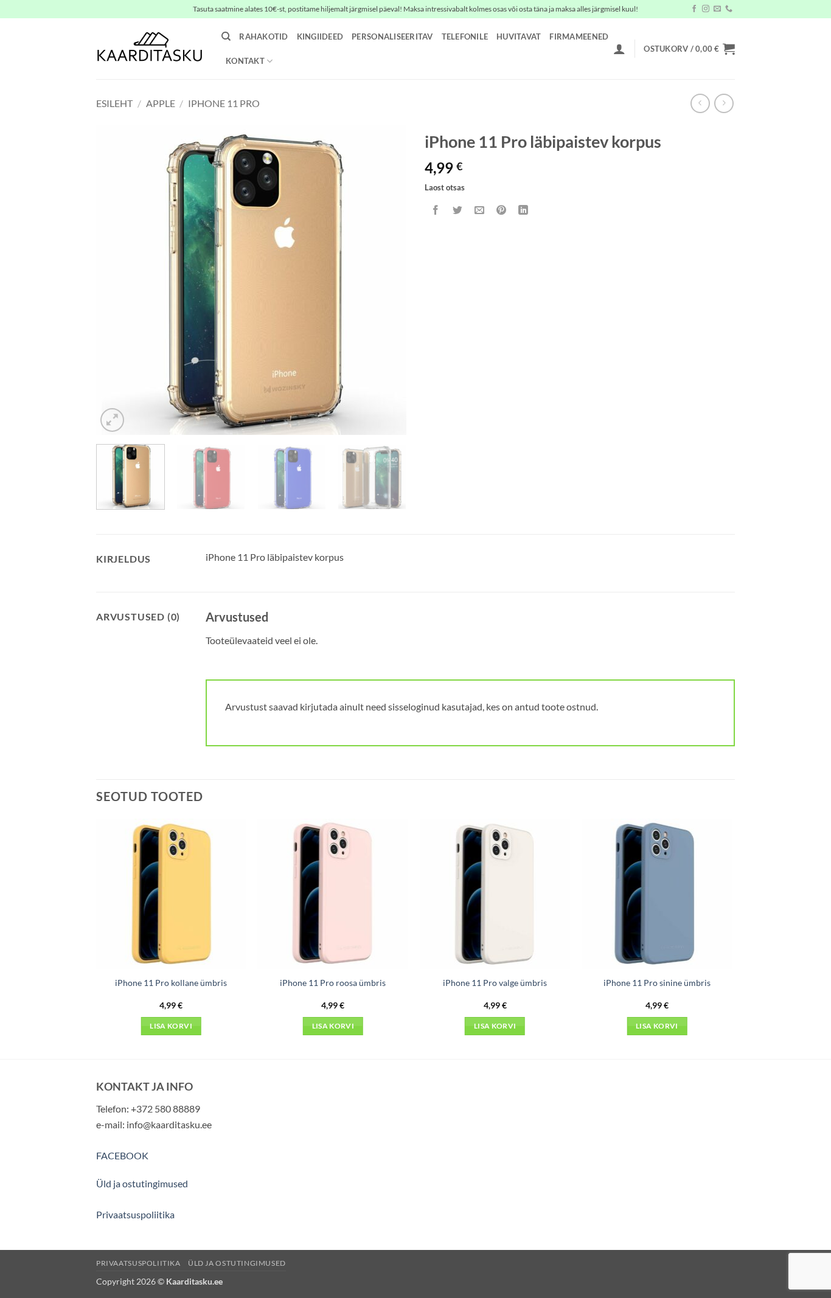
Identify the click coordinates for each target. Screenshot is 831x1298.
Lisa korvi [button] (171, 1026)
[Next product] (699, 103)
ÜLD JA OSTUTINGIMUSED (237, 1263)
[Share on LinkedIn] (523, 210)
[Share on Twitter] (458, 210)
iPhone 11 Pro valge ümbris (495, 982)
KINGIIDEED (320, 36)
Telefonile (465, 36)
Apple (160, 103)
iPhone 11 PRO (224, 103)
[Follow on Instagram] (705, 9)
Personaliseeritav (392, 36)
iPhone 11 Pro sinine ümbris (657, 982)
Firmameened (578, 36)
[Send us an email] (717, 9)
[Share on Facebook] (436, 210)
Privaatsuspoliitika (135, 1214)
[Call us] (728, 9)
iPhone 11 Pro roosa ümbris (333, 982)
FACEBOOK (122, 1155)
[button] (619, 48)
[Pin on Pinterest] (502, 210)
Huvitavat (518, 36)
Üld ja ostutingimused (142, 1183)
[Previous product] (723, 103)
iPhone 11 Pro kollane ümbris (171, 982)
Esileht (114, 103)
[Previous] (117, 280)
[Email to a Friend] (480, 210)
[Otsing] (226, 36)
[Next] (385, 280)
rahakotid (263, 36)
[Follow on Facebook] (694, 9)
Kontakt (245, 61)
